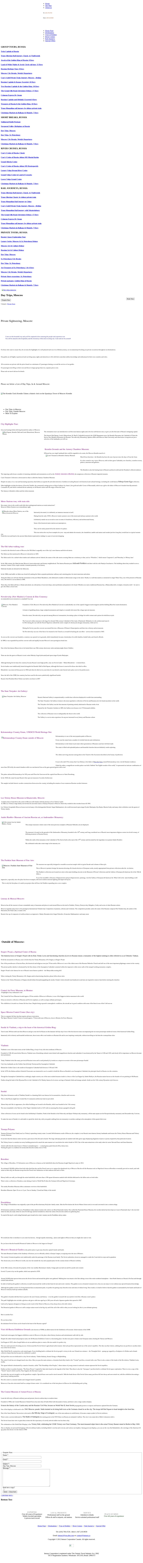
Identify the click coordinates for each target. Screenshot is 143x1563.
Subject (6, 1464)
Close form (12, 1492)
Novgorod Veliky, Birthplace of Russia (15, 126)
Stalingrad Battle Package (11, 122)
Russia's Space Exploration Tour (13, 237)
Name (5, 1455)
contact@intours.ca (83, 1535)
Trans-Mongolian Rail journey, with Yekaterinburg (20, 210)
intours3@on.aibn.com (66, 1535)
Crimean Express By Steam (11, 95)
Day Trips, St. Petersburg (10, 135)
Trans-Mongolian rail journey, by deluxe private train (21, 108)
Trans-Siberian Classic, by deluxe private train (18, 197)
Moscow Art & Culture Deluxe (12, 246)
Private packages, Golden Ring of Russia (16, 281)
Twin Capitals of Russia (10, 51)
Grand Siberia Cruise (9, 162)
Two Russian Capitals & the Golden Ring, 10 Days (20, 86)
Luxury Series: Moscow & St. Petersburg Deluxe (19, 241)
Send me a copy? (9, 1487)
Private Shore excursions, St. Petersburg (16, 276)
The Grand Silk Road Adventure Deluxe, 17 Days (19, 91)
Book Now (130, 299)
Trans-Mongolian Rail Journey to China (16, 202)
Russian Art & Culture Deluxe (12, 250)
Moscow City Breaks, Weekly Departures (16, 73)
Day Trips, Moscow (8, 131)
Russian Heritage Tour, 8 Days (12, 69)
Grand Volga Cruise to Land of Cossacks (16, 175)
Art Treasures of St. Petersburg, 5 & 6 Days (17, 268)
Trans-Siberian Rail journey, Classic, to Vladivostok (20, 56)
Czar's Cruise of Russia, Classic (13, 153)
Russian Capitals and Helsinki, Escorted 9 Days (19, 100)
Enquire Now (6, 300)
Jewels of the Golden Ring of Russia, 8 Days (17, 60)
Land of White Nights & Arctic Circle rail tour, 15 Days (22, 65)
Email (5, 1459)
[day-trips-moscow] (9, 290)
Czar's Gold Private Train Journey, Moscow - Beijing (21, 78)
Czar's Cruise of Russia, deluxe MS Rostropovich (19, 166)
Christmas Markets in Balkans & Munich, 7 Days (19, 113)
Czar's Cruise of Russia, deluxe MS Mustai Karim (20, 157)
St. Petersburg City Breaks (11, 259)
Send (5, 1492)
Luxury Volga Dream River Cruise (14, 170)
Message (6, 1468)
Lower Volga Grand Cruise (11, 179)
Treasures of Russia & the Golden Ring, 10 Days (19, 104)
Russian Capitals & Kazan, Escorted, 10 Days (18, 82)
